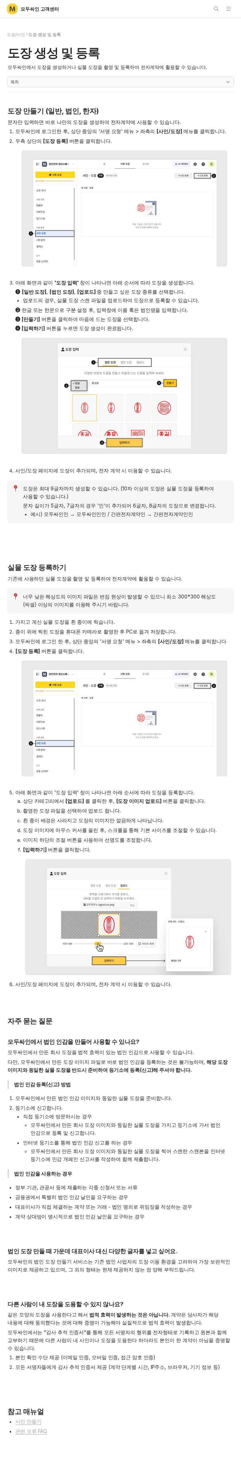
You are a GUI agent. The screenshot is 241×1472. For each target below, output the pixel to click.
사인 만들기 (28, 1422)
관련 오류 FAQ (31, 1431)
